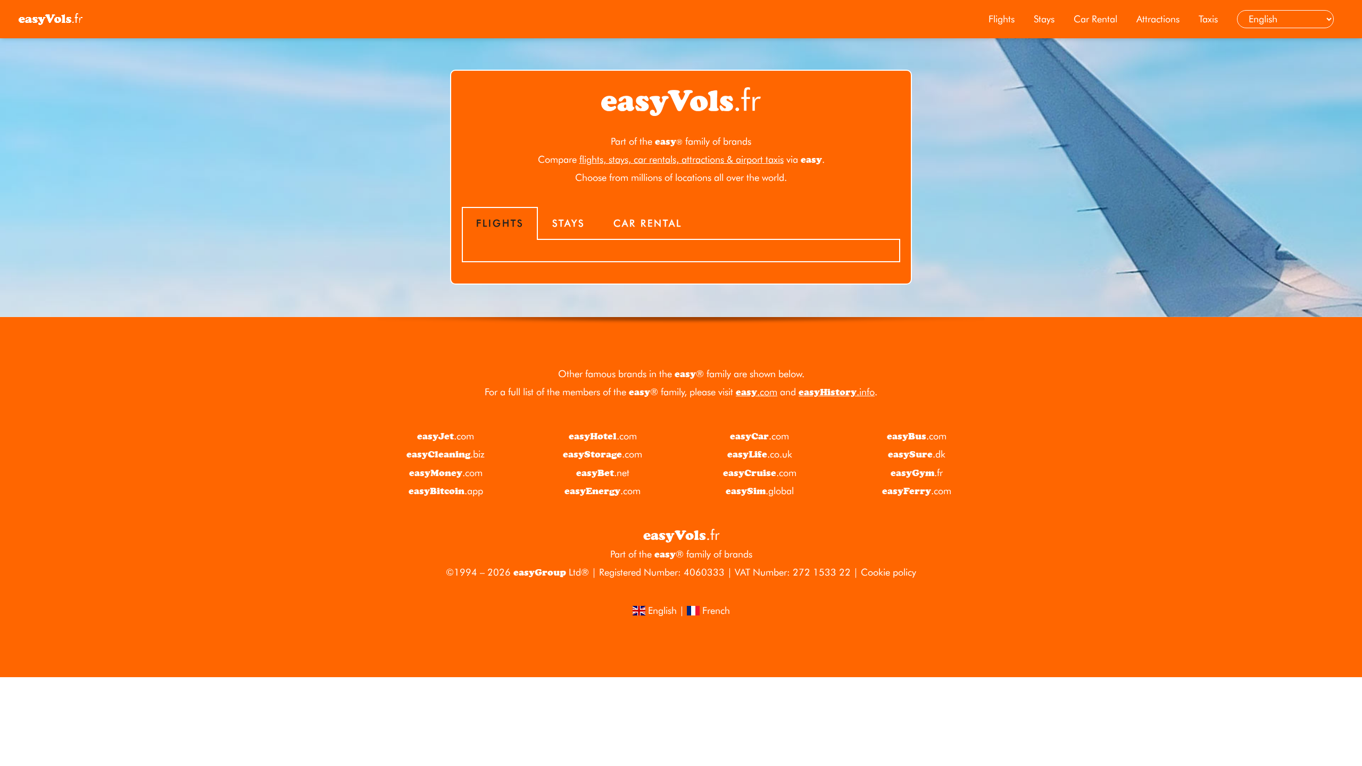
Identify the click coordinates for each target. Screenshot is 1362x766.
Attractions (1158, 18)
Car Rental (1095, 18)
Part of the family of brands (681, 141)
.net (602, 472)
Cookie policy (888, 572)
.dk (916, 454)
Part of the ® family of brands (681, 554)
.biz (445, 454)
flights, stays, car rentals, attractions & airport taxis (681, 159)
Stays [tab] (568, 223)
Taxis (1208, 18)
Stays (1044, 18)
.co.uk (759, 454)
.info (837, 391)
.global (760, 490)
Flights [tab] (500, 223)
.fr (917, 472)
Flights (1002, 18)
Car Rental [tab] (647, 223)
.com (756, 391)
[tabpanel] (681, 251)
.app (446, 490)
